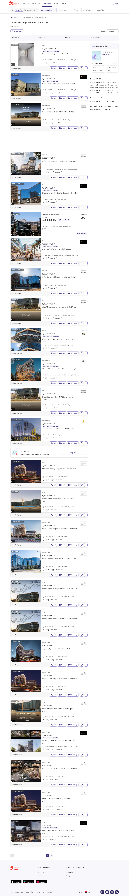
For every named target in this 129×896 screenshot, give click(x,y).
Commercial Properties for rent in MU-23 (102, 101)
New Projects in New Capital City (100, 110)
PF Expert (69, 876)
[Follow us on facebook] (107, 892)
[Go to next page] (86, 855)
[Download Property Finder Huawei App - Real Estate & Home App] (41, 881)
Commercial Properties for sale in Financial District (105, 82)
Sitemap (49, 892)
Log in (117, 3)
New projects (36, 3)
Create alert (18, 31)
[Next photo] (39, 54)
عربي (80, 892)
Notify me (72, 453)
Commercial (47, 3)
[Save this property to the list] (81, 68)
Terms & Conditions (16, 892)
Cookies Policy (40, 892)
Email (63, 68)
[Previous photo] (12, 54)
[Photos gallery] (26, 54)
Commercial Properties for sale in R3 (101, 90)
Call (54, 68)
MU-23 (17, 10)
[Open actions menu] (86, 68)
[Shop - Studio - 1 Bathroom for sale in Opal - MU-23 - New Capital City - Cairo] (49, 196)
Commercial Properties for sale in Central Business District (108, 88)
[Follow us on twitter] (112, 892)
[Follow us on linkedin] (117, 892)
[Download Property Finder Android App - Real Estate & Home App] (28, 881)
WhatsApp (73, 68)
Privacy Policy (29, 892)
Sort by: (103, 31)
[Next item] (116, 63)
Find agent (56, 3)
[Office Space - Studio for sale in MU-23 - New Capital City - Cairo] (49, 432)
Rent (28, 3)
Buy (23, 3)
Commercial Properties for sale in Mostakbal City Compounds (109, 93)
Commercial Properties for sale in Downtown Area (105, 85)
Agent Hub (69, 872)
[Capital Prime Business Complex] (49, 224)
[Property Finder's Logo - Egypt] (14, 3)
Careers (41, 876)
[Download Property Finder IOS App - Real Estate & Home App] (16, 881)
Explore (64, 3)
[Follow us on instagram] (102, 892)
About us (41, 872)
